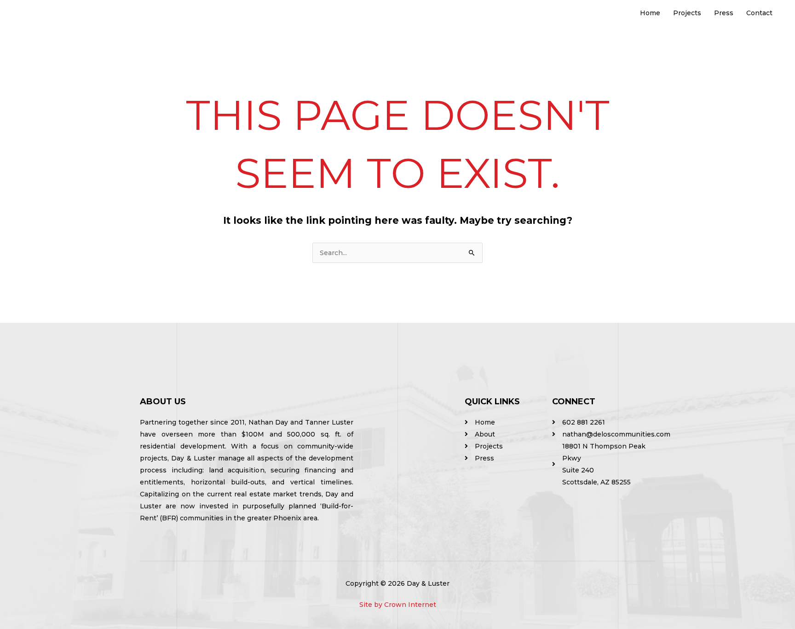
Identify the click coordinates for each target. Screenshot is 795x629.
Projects (687, 13)
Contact (759, 13)
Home (650, 13)
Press (723, 13)
